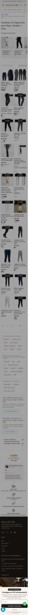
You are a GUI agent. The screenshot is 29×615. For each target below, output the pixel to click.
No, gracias (14, 609)
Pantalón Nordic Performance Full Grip (19, 189)
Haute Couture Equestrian (17, 371)
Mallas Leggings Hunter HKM (19, 289)
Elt (4, 365)
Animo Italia (6, 361)
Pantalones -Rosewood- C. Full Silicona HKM (19, 312)
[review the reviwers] (6, 470)
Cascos (5, 342)
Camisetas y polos (16, 339)
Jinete (6, 14)
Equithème (20, 368)
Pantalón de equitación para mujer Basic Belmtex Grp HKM (20, 161)
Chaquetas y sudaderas (9, 346)
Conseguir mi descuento (14, 606)
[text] (14, 1)
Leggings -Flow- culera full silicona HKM (19, 241)
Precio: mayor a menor (9, 391)
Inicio (2, 14)
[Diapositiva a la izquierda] (10, 61)
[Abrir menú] (3, 5)
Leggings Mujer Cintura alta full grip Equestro (7, 216)
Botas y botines (14, 342)
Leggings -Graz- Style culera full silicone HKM (6, 265)
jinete (2, 548)
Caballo (3, 551)
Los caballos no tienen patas (8, 563)
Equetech (13, 368)
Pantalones (6, 339)
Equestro (6, 368)
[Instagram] (2, 532)
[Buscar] (24, 9)
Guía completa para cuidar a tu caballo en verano (12, 569)
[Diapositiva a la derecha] (17, 61)
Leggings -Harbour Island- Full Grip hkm (20, 264)
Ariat (13, 361)
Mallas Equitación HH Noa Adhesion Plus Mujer (19, 84)
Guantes (20, 346)
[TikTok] (10, 532)
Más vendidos (7, 384)
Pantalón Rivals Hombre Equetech (6, 240)
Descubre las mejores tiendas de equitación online (13, 560)
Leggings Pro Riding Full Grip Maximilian (7, 159)
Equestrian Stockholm (13, 365)
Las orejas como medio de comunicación (12, 566)
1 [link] (3, 326)
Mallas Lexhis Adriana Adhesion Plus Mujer (6, 84)
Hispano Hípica (7, 374)
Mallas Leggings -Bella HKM (19, 108)
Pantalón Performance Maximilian (5, 135)
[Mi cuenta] (21, 5)
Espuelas (12, 349)
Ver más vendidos (11, 411)
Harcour (6, 371)
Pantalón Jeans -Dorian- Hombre (6, 289)
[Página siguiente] (24, 325)
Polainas (19, 349)
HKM (15, 374)
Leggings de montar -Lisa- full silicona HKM (7, 312)
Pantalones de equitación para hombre (18, 52)
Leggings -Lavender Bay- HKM (20, 134)
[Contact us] (25, 604)
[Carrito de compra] (25, 5)
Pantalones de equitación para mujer (7, 52)
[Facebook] (6, 532)
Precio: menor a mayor (9, 387)
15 (20, 325)
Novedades (16, 384)
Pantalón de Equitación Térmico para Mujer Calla (7, 109)
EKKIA (18, 361)
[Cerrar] (26, 579)
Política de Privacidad (17, 611)
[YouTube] (14, 532)
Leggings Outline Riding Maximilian (19, 215)
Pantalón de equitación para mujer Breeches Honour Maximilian (6, 190)
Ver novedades (10, 431)
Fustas (5, 349)
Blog (2, 540)
